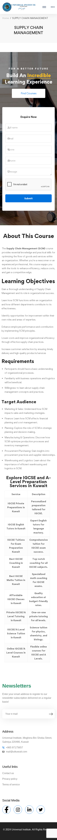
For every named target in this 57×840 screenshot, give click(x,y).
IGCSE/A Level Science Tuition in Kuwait (16, 633)
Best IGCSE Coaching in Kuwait (16, 563)
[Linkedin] (29, 809)
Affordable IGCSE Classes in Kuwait (15, 599)
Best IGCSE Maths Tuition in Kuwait (16, 580)
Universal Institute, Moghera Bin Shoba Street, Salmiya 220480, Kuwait (27, 740)
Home (5, 18)
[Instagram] (18, 809)
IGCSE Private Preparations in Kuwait (16, 507)
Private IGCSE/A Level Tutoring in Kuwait (16, 616)
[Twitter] (40, 809)
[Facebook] (6, 809)
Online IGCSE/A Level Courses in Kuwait (16, 652)
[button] (28, 93)
